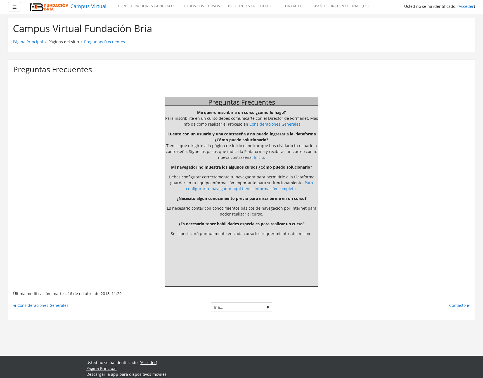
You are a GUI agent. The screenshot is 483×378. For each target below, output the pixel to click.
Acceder (466, 6)
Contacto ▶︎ (459, 305)
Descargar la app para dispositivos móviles (126, 374)
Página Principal (28, 41)
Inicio (259, 157)
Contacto (293, 6)
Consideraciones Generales (147, 6)
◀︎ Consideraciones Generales (40, 305)
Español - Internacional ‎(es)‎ (340, 6)
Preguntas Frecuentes (251, 6)
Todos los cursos (201, 6)
